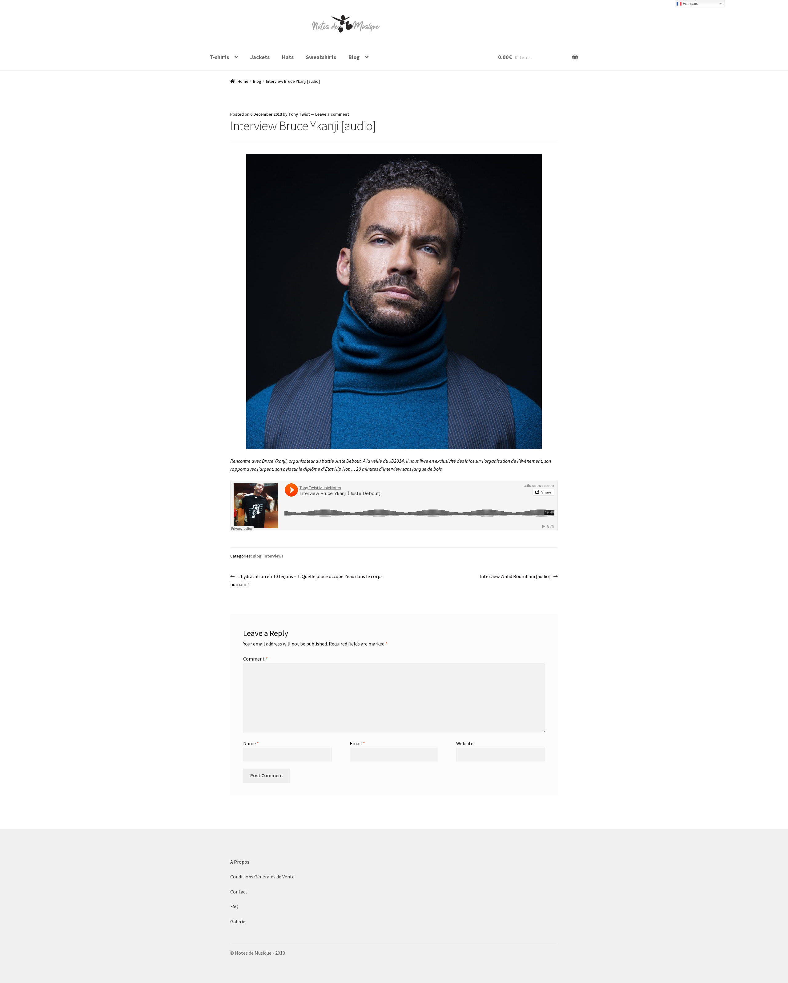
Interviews (273, 556)
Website (464, 743)
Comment (255, 659)
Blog (354, 57)
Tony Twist (299, 114)
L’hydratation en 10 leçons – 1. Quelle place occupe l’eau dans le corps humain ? (306, 580)
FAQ (234, 906)
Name (251, 743)
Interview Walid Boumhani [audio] (515, 577)
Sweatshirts (321, 57)
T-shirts (219, 57)
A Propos (239, 862)
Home (243, 81)
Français (689, 3)
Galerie (237, 921)
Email (357, 743)
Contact (238, 892)
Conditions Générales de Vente (263, 876)
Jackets (260, 57)
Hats (288, 57)
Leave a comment (332, 114)
